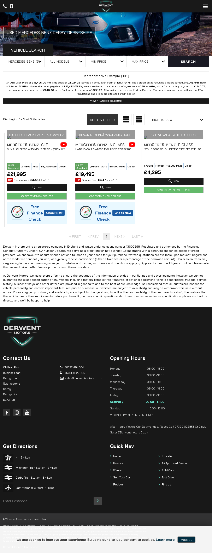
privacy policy (39, 519)
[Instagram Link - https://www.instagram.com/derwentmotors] (16, 412)
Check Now (54, 213)
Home (117, 456)
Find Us (166, 484)
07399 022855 (74, 373)
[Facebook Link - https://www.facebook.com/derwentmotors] (6, 412)
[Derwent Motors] (106, 6)
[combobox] (23, 61)
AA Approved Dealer (174, 463)
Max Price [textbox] (140, 61)
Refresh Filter (102, 120)
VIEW (39, 187)
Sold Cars (168, 470)
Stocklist (167, 456)
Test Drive (168, 477)
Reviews (118, 484)
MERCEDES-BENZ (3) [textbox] (24, 61)
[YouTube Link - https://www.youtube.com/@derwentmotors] (27, 412)
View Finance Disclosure (106, 101)
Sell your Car (121, 477)
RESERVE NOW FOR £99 (38, 196)
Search (188, 61)
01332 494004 (74, 367)
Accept (186, 539)
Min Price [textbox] (98, 61)
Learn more (165, 539)
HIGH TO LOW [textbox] (162, 120)
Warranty (119, 470)
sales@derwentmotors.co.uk (83, 378)
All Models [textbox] (59, 61)
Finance (118, 463)
